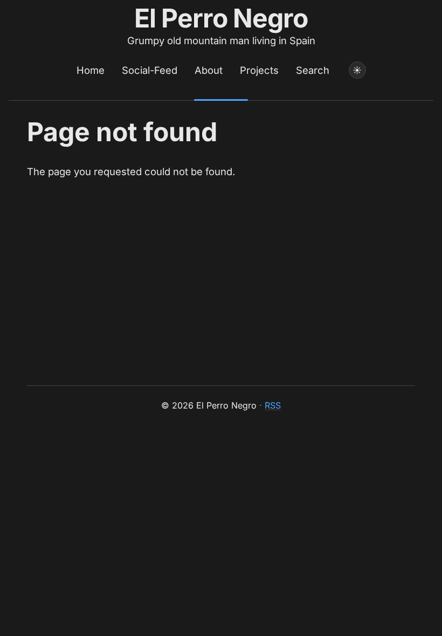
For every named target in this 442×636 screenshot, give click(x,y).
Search (312, 70)
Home (91, 70)
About (209, 70)
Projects (259, 70)
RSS (273, 405)
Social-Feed (149, 70)
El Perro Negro (221, 18)
